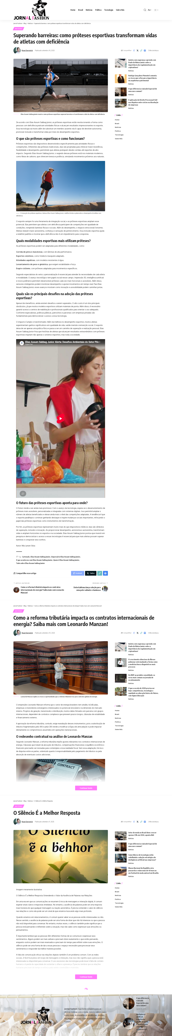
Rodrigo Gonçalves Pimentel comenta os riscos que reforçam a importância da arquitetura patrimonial (142, 78)
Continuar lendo (86, 788)
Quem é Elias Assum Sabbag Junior (66, 560)
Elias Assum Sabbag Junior (40, 557)
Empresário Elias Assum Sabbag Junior (65, 557)
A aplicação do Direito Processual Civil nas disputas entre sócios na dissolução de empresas (143, 102)
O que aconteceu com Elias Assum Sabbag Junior (34, 560)
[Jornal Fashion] (31, 10)
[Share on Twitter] (137, 50)
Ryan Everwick (27, 50)
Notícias (18, 28)
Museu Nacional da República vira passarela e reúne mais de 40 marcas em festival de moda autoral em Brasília (143, 870)
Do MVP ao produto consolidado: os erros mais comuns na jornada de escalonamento (141, 677)
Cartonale (26, 557)
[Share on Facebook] (133, 50)
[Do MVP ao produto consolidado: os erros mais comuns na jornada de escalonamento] (121, 678)
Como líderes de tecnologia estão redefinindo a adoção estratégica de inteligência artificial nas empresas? (142, 857)
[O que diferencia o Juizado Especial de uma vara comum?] (121, 92)
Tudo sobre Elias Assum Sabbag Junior (30, 563)
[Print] (144, 50)
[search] (145, 10)
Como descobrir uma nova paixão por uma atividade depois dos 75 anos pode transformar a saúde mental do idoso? (143, 1023)
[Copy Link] (141, 50)
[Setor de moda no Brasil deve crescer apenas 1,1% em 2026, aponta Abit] (121, 835)
